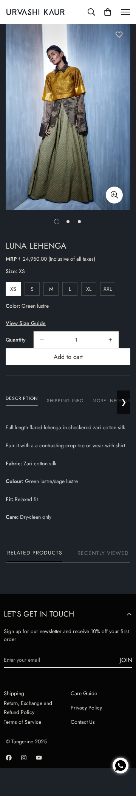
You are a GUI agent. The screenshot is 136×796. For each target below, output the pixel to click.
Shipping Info (65, 400)
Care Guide (84, 693)
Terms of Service (22, 722)
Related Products (34, 552)
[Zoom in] (114, 195)
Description (22, 398)
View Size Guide (26, 323)
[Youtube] (39, 758)
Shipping (14, 693)
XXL (109, 290)
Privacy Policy (86, 707)
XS (15, 290)
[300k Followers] (9, 758)
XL (91, 290)
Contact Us (83, 722)
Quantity (16, 339)
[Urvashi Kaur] (35, 12)
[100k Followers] (24, 758)
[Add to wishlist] (119, 34)
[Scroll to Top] (122, 739)
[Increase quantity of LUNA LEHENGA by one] (110, 339)
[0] (107, 12)
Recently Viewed (103, 553)
